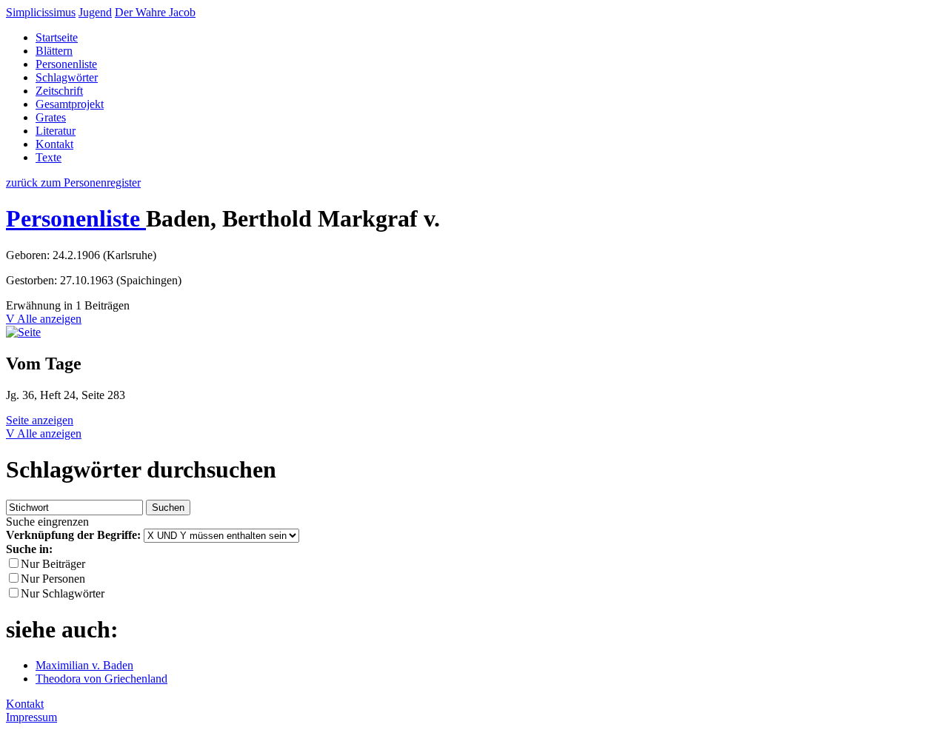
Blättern (54, 50)
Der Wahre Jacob (155, 12)
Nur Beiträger (53, 563)
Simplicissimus (41, 12)
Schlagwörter (67, 77)
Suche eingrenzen (47, 521)
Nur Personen (53, 578)
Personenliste (66, 64)
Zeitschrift (59, 90)
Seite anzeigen (39, 420)
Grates (51, 117)
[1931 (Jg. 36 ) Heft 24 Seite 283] (23, 332)
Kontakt (54, 144)
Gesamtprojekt (70, 104)
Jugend (95, 12)
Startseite (57, 37)
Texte (48, 157)
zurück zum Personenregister (73, 182)
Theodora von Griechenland (101, 678)
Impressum (31, 717)
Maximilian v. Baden (84, 665)
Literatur (56, 130)
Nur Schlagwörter (62, 593)
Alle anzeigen (49, 318)
